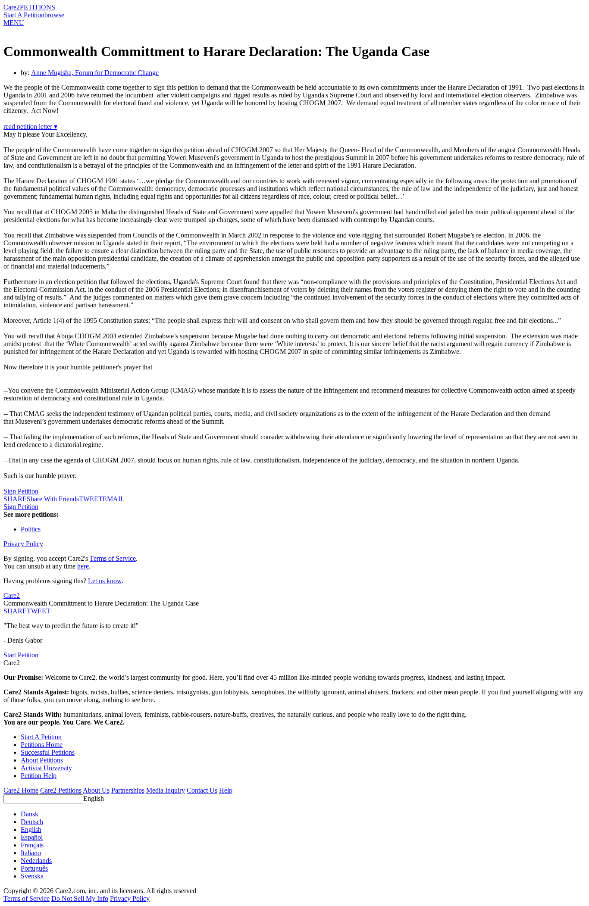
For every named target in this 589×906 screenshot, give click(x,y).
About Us (96, 790)
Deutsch (32, 821)
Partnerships (127, 790)
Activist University (46, 768)
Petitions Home (42, 744)
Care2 (11, 7)
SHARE (15, 611)
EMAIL (114, 499)
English (93, 798)
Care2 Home (20, 790)
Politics (31, 529)
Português (34, 868)
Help (225, 790)
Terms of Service (113, 558)
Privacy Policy (23, 543)
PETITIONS (37, 7)
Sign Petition (20, 491)
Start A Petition (23, 15)
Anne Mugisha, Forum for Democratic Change (95, 72)
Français (32, 845)
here (83, 566)
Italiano (31, 852)
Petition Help (38, 775)
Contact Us (202, 790)
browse (54, 15)
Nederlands (36, 860)
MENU (13, 22)
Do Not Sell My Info (79, 898)
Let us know (105, 580)
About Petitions (42, 760)
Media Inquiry (165, 790)
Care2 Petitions (60, 790)
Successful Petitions (48, 752)
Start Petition (20, 655)
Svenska (32, 876)
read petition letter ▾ (30, 126)
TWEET (91, 499)
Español (32, 837)
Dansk (29, 814)
